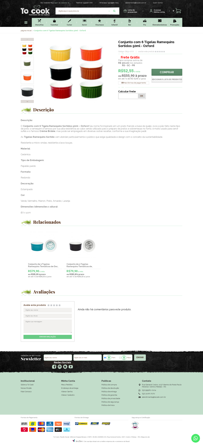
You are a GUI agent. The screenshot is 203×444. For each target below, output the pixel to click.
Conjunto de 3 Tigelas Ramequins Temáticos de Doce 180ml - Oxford (43, 266)
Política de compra (109, 385)
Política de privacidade (111, 398)
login (56, 3)
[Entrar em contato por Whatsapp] (195, 439)
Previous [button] (27, 39)
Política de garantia (109, 395)
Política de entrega (109, 392)
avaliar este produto (146, 51)
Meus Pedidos (66, 385)
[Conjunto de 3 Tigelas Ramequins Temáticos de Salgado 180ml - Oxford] (82, 245)
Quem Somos (158, 3)
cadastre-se (65, 3)
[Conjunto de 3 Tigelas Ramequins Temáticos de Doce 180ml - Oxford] (43, 245)
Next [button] (27, 101)
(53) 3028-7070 (148, 394)
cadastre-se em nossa (30, 355)
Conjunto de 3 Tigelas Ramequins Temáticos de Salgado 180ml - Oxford (79, 266)
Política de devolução (110, 388)
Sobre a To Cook (27, 385)
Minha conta (159, 11)
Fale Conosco (26, 392)
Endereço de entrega (69, 388)
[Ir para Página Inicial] (26, 30)
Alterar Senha (66, 392)
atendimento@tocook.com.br (135, 3)
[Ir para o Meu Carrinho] (178, 11)
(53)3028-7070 (88, 3)
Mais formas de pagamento (135, 83)
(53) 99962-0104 (113, 3)
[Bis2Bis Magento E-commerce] (77, 441)
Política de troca (108, 405)
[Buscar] (114, 11)
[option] (27, 49)
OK (141, 96)
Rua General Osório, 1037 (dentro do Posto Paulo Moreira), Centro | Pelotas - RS (161, 386)
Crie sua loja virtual (90, 441)
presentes (132, 11)
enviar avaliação (47, 337)
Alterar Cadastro (67, 395)
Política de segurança (110, 402)
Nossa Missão (26, 388)
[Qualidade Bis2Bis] (135, 429)
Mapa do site (145, 437)
